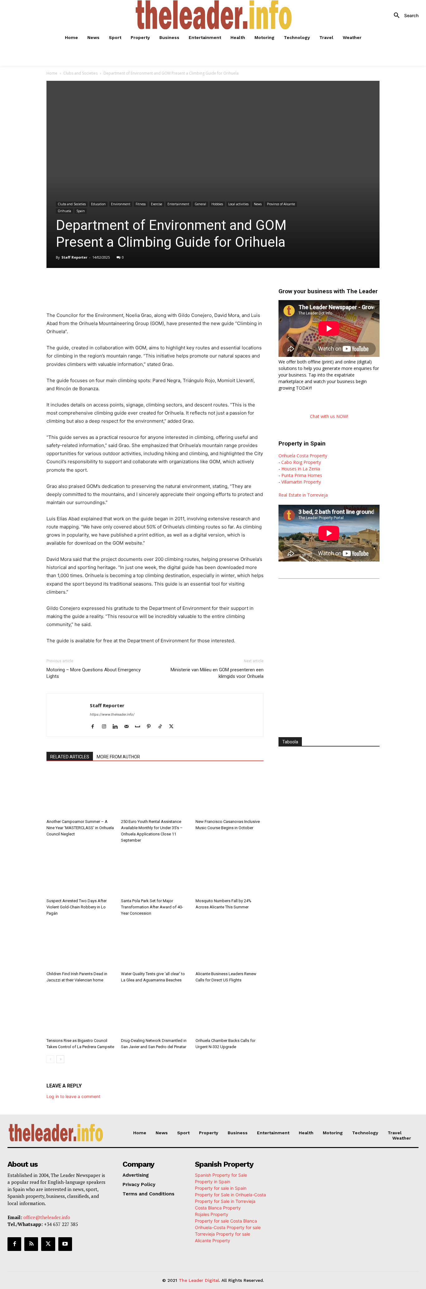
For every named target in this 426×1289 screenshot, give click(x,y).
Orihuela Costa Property (302, 456)
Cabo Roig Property (301, 462)
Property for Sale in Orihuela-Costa (230, 1194)
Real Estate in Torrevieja (303, 495)
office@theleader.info (46, 1217)
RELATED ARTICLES (69, 756)
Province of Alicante (281, 204)
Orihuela (64, 211)
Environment (120, 204)
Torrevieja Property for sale (222, 1234)
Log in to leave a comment (73, 1096)
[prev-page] (50, 1059)
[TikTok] (162, 727)
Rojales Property (211, 1214)
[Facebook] (91, 285)
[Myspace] (140, 727)
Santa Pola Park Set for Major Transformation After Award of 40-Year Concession (152, 907)
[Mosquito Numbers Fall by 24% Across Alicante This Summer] (230, 872)
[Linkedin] (134, 285)
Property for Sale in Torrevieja (225, 1201)
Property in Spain (212, 1181)
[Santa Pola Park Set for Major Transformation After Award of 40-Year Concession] (155, 872)
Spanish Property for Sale (221, 1175)
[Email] (163, 285)
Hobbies (217, 204)
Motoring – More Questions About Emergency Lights (93, 673)
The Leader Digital (199, 1280)
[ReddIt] (149, 285)
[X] (105, 285)
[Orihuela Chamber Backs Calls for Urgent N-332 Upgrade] (230, 1012)
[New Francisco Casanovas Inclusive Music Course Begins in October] (230, 793)
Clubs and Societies (80, 73)
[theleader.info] (213, 14)
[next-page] (60, 1059)
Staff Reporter (74, 257)
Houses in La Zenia (300, 469)
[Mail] (128, 727)
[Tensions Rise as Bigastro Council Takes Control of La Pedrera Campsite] (80, 1012)
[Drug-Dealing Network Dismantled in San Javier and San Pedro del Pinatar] (155, 1012)
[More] (177, 285)
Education (98, 204)
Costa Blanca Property (218, 1207)
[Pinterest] (151, 727)
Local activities (238, 204)
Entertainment (178, 204)
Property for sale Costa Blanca (226, 1220)
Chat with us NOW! (329, 416)
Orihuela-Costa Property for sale (228, 1227)
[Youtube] (65, 1244)
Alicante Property (212, 1240)
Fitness (141, 204)
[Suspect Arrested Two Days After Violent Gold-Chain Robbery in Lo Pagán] (80, 872)
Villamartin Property (301, 482)
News (258, 204)
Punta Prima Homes (301, 475)
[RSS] (31, 1244)
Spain (80, 211)
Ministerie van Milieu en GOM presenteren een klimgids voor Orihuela (217, 673)
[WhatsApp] (120, 285)
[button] (404, 15)
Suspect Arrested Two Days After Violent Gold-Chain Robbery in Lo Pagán (76, 907)
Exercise (156, 204)
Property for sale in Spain (220, 1188)
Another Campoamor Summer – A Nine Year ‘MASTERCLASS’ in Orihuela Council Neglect (80, 827)
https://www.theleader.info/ (112, 714)
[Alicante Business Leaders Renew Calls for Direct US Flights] (230, 945)
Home (51, 73)
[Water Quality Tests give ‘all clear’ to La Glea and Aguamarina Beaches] (155, 945)
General (200, 204)
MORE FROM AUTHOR (118, 756)
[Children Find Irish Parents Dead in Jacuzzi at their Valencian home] (80, 945)
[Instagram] (106, 727)
